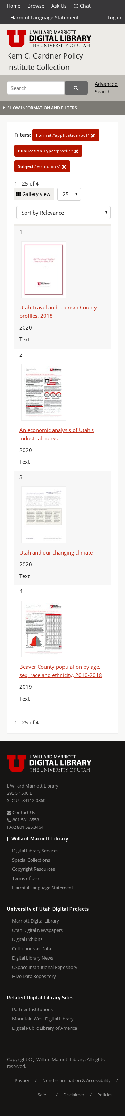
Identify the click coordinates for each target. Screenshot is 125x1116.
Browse (35, 5)
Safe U (44, 1094)
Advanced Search (106, 88)
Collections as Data (31, 948)
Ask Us (59, 5)
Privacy (22, 1080)
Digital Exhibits (27, 939)
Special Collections (31, 860)
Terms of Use (25, 878)
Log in (115, 17)
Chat (84, 5)
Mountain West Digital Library (43, 1019)
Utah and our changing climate (56, 552)
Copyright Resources (33, 869)
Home (13, 5)
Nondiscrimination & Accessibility (76, 1080)
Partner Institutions (32, 1009)
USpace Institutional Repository (44, 967)
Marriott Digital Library (35, 921)
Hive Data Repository (34, 976)
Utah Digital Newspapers (37, 930)
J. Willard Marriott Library (32, 786)
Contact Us (23, 812)
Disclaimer (73, 1094)
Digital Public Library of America (44, 1028)
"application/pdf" (63, 135)
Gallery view (35, 194)
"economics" (40, 166)
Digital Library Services (35, 850)
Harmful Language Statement (44, 17)
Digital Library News (32, 958)
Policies (104, 1094)
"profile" (46, 150)
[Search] (76, 87)
